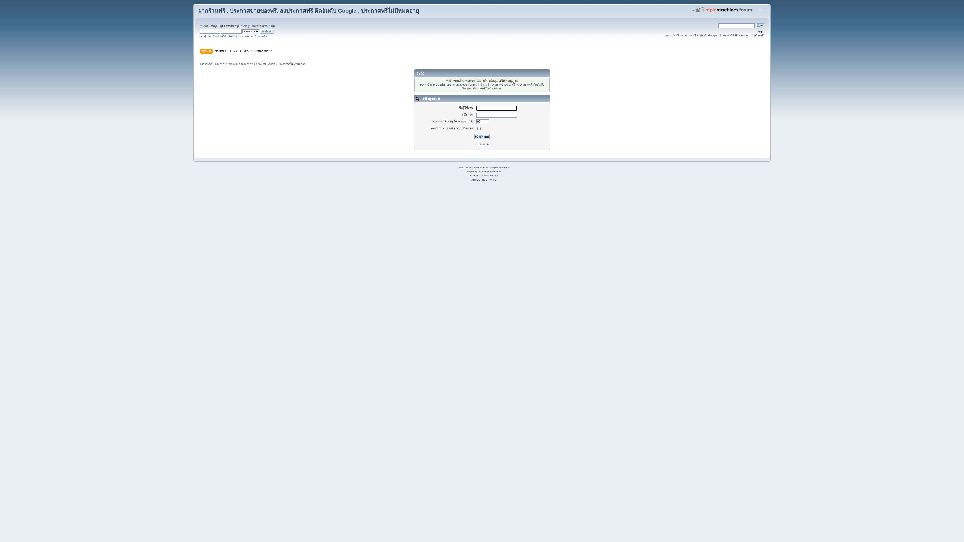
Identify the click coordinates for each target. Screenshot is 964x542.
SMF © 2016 (481, 167)
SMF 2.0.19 (465, 167)
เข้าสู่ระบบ (249, 26)
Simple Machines (500, 167)
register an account (457, 84)
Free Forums (491, 175)
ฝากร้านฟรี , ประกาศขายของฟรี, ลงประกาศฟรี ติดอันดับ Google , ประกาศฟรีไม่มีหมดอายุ (308, 11)
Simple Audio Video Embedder (484, 171)
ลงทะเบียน (268, 26)
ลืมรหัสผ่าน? (482, 144)
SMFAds (474, 175)
